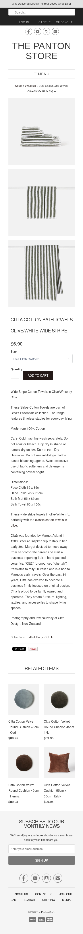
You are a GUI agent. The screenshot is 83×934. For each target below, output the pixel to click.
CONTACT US (43, 894)
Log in (24, 22)
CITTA (48, 637)
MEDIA (66, 899)
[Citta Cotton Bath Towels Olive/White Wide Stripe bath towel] (41, 274)
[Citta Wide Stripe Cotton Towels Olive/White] (41, 132)
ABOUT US (21, 894)
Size (14, 351)
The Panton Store (41, 51)
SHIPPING (48, 899)
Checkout (64, 22)
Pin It (33, 649)
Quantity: (17, 369)
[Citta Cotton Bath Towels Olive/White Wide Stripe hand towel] (41, 203)
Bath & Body (35, 637)
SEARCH (29, 899)
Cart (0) (45, 22)
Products (30, 85)
